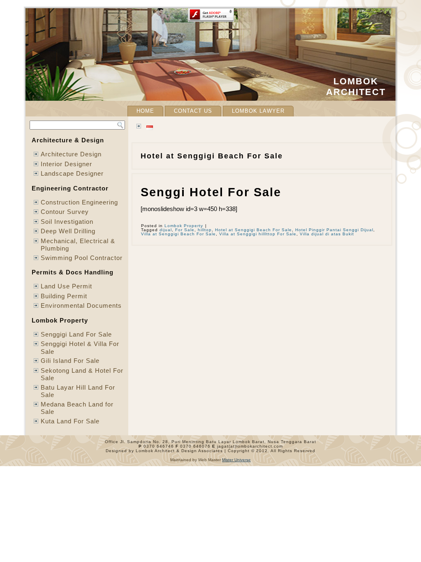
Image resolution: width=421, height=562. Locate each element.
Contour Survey (65, 211)
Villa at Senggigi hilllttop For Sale (257, 234)
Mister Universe (236, 459)
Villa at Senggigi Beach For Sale (178, 234)
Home (145, 111)
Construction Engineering (79, 202)
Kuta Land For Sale (70, 421)
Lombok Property (183, 225)
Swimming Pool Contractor (82, 257)
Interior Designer (66, 163)
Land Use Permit (66, 286)
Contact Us (193, 111)
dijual (166, 230)
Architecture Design (71, 154)
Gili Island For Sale (70, 360)
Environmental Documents (81, 305)
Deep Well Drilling (68, 231)
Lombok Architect (356, 86)
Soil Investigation (67, 221)
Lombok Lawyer (258, 111)
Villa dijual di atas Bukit (327, 234)
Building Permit (64, 296)
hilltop (205, 230)
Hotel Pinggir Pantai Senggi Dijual (334, 230)
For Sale (184, 230)
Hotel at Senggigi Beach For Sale (253, 230)
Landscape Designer (72, 173)
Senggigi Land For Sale (76, 334)
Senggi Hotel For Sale (211, 192)
